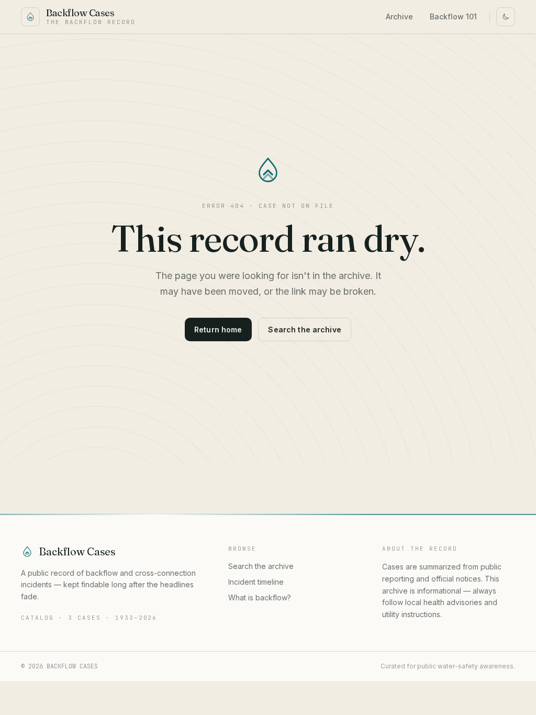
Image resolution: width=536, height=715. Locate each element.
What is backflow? (259, 597)
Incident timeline (256, 581)
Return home (218, 329)
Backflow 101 (453, 16)
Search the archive (304, 329)
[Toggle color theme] (505, 16)
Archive (399, 16)
